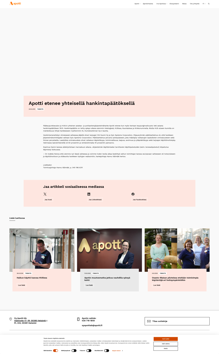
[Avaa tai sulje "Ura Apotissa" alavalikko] (167, 4)
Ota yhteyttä (194, 4)
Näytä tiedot (116, 350)
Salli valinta (166, 344)
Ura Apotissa (161, 4)
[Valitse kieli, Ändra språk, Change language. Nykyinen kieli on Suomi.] (205, 4)
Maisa (184, 4)
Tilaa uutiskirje (159, 321)
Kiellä (166, 348)
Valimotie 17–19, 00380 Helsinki (30, 320)
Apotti (137, 4)
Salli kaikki (165, 339)
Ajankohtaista (148, 4)
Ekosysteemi (174, 4)
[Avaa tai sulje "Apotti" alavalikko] (140, 4)
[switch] (74, 350)
